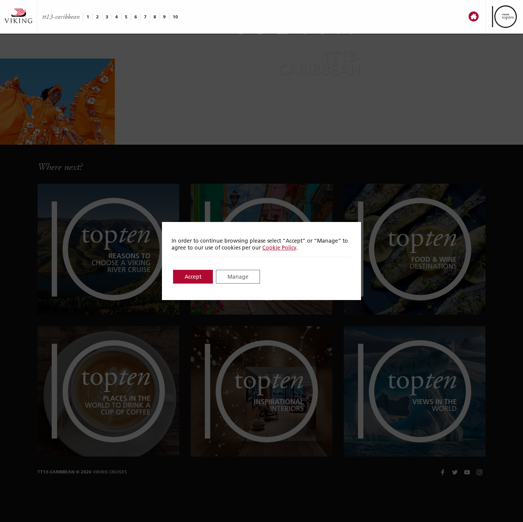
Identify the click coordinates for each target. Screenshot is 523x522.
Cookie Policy (279, 247)
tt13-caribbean (61, 16)
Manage (237, 276)
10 (175, 17)
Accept (193, 276)
